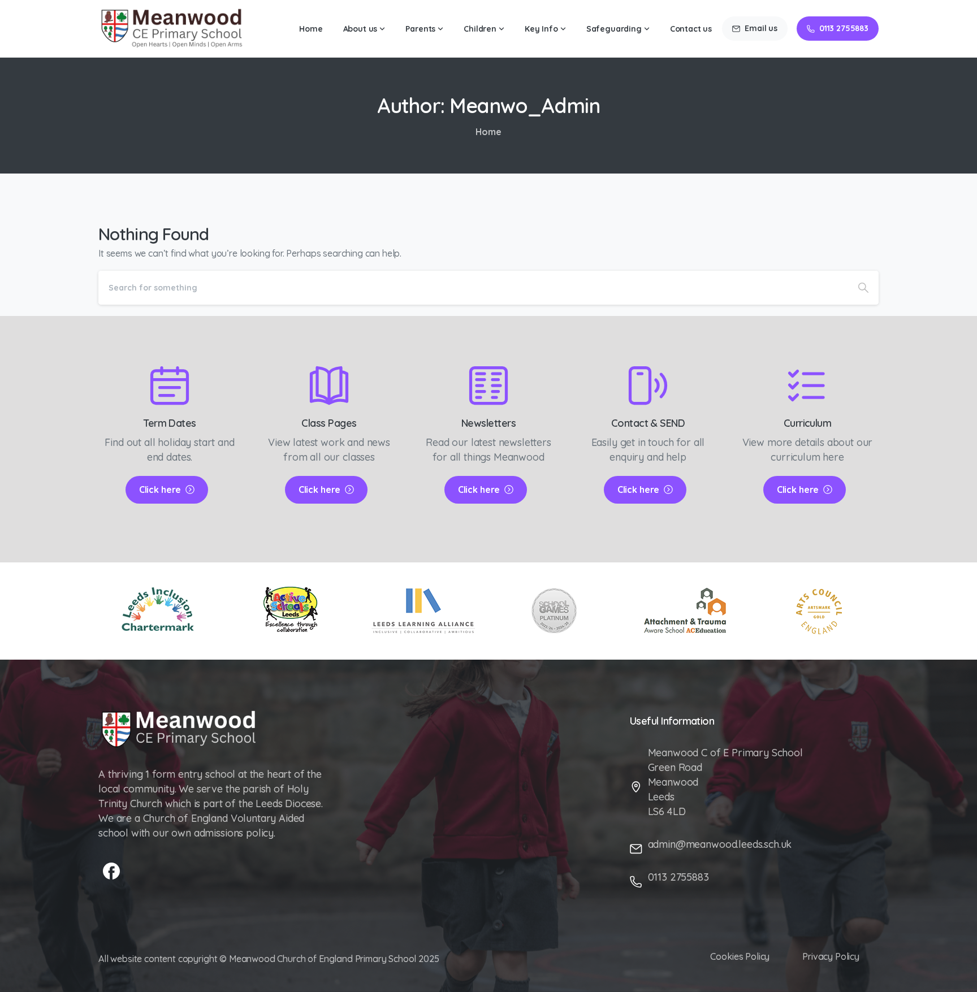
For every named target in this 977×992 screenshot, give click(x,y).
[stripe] (686, 610)
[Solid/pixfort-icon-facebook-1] (111, 870)
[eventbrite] (818, 611)
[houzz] (554, 611)
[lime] (158, 611)
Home (488, 131)
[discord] (422, 611)
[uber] (290, 611)
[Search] (863, 288)
